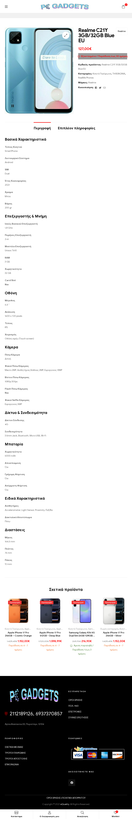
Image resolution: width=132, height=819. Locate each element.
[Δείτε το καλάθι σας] (123, 6)
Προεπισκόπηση (25, 623)
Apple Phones (31, 629)
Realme (122, 31)
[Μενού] (6, 6)
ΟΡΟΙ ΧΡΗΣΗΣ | (54, 798)
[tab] (42, 126)
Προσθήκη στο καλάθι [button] (12, 623)
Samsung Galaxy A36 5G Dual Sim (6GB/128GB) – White (82, 634)
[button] (65, 35)
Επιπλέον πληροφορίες (76, 128)
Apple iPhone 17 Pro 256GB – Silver (113, 634)
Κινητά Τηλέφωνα (102, 73)
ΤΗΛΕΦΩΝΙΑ (118, 73)
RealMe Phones (86, 77)
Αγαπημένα (19, 623)
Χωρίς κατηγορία (109, 629)
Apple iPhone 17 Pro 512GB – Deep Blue (50, 634)
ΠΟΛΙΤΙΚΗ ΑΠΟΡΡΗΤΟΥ (74, 798)
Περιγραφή (42, 128)
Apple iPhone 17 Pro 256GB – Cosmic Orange (18, 634)
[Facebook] (71, 782)
